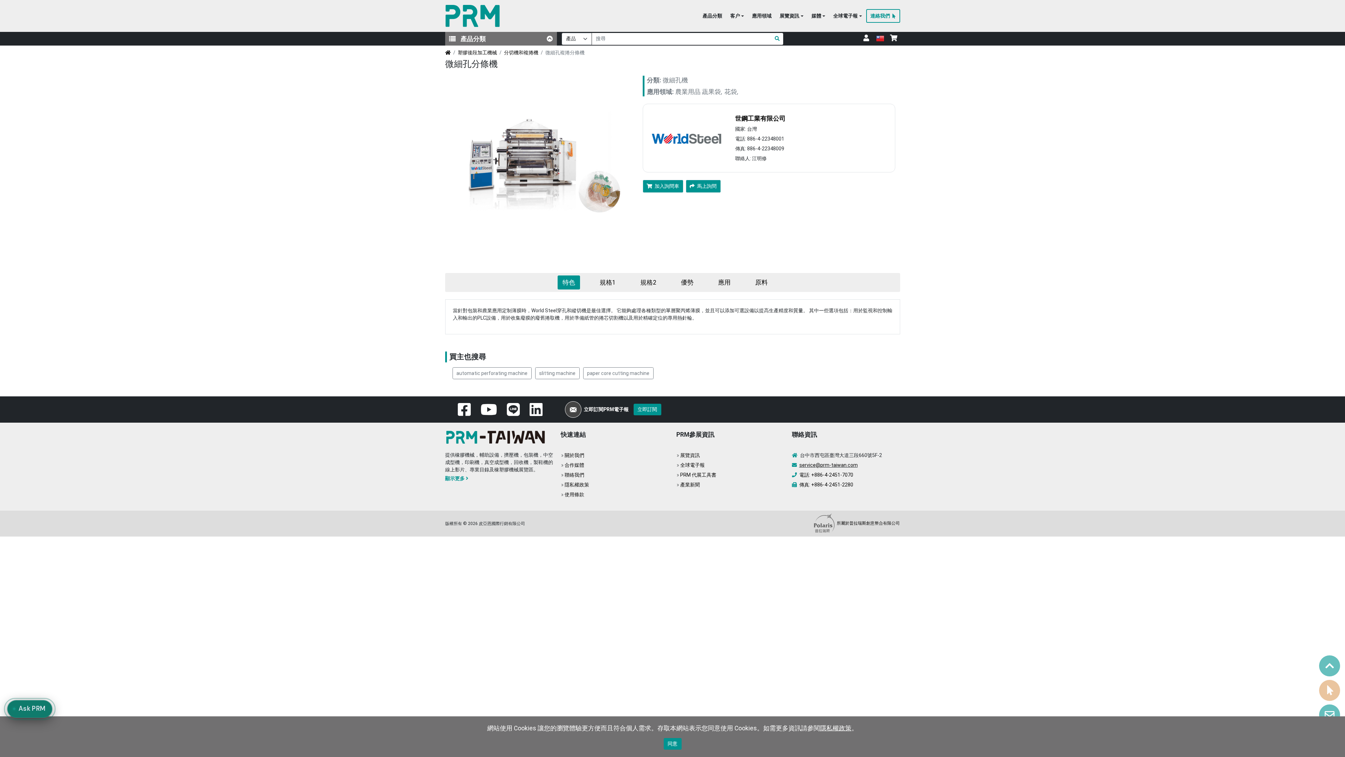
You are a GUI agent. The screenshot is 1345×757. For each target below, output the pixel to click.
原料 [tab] (761, 282)
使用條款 (574, 494)
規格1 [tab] (608, 282)
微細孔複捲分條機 (565, 52)
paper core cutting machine (618, 373)
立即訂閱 (647, 409)
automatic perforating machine (491, 373)
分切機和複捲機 (521, 52)
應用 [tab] (724, 282)
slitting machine (557, 373)
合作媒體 (574, 465)
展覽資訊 (690, 455)
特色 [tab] (569, 282)
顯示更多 (455, 478)
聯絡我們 (574, 475)
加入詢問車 (667, 186)
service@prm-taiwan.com (828, 465)
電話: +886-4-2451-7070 (826, 475)
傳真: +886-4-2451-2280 (826, 484)
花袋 (730, 91)
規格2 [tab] (648, 282)
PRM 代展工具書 (698, 475)
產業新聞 (690, 484)
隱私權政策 (577, 484)
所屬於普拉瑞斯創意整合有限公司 (868, 523)
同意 (672, 743)
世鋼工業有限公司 (760, 118)
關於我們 (574, 455)
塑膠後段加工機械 (477, 52)
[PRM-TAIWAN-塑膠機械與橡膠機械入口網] (474, 16)
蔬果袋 (711, 91)
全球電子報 (692, 465)
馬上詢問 (707, 186)
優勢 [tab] (687, 282)
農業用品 (688, 91)
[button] (737, 16)
